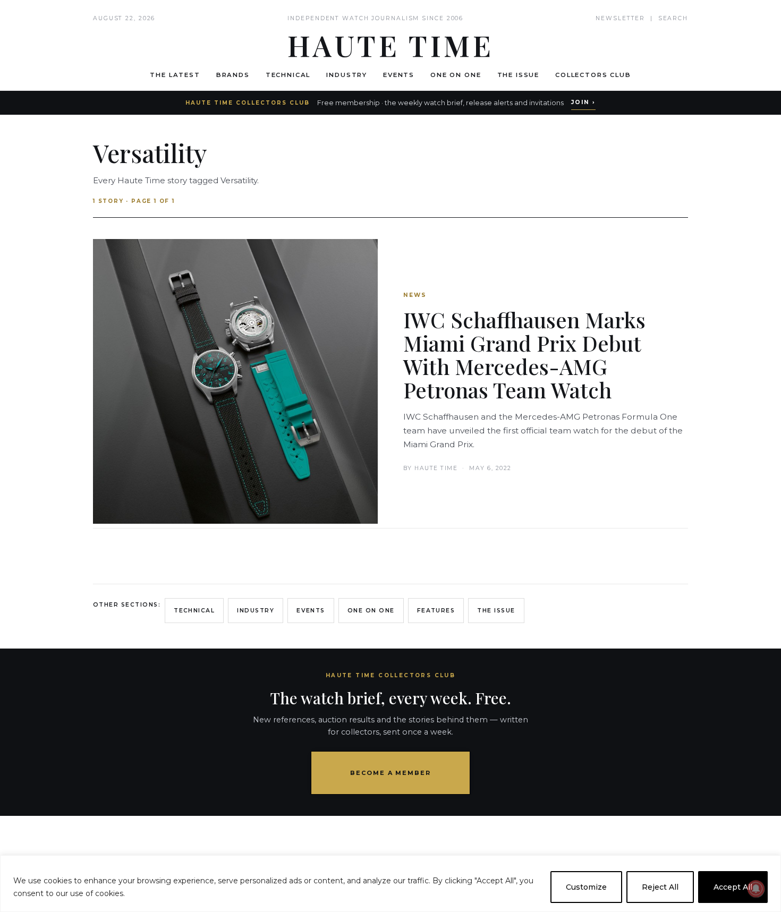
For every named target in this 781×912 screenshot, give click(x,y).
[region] (390, 883)
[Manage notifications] (756, 888)
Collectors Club (593, 75)
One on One (455, 75)
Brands (233, 75)
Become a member (390, 773)
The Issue (518, 75)
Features (436, 610)
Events (398, 75)
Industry (346, 75)
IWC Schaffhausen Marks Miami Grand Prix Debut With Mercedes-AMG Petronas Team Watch (524, 354)
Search (673, 18)
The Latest (175, 75)
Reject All (660, 887)
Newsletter (620, 18)
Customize (586, 887)
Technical (288, 75)
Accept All (733, 887)
